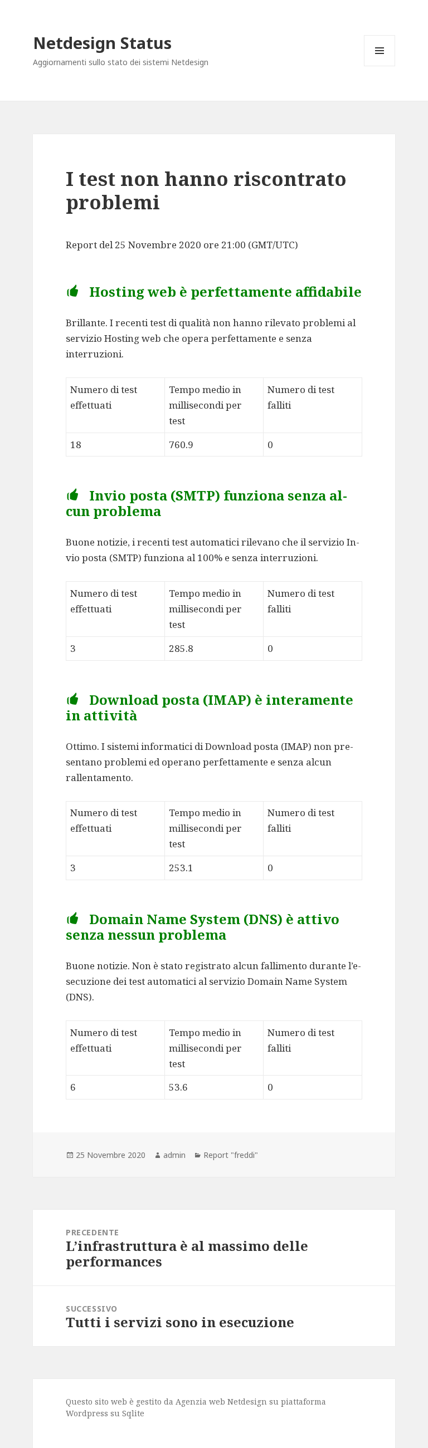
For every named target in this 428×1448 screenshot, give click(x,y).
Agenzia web (200, 1401)
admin (174, 1155)
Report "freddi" (230, 1155)
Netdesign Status (102, 42)
